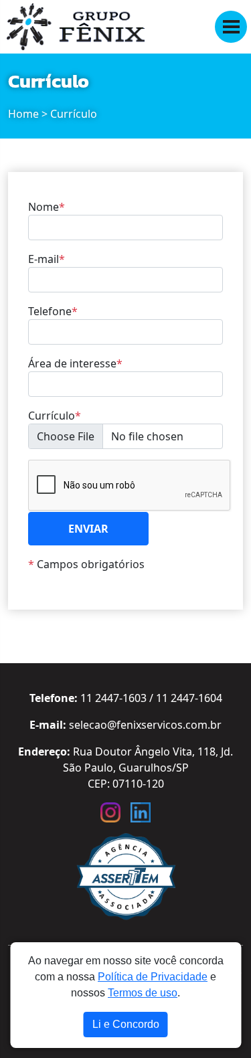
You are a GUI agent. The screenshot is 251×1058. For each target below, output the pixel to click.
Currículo (54, 415)
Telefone (53, 311)
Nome (46, 206)
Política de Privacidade (152, 976)
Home (23, 113)
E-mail (46, 259)
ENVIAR (88, 528)
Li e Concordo (125, 1024)
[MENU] (231, 27)
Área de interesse (75, 363)
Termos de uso (142, 992)
